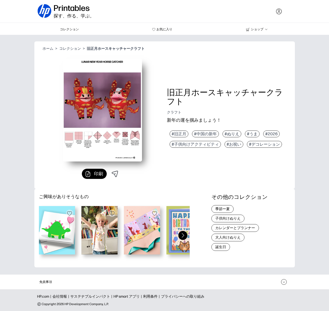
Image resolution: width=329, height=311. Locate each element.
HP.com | (44, 296)
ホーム (48, 48)
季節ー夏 (222, 209)
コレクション (69, 29)
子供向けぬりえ (228, 218)
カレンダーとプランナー (235, 228)
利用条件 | (152, 296)
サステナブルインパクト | (92, 296)
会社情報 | (61, 296)
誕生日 (220, 247)
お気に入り (164, 29)
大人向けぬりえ (228, 237)
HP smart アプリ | (128, 296)
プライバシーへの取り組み (182, 296)
